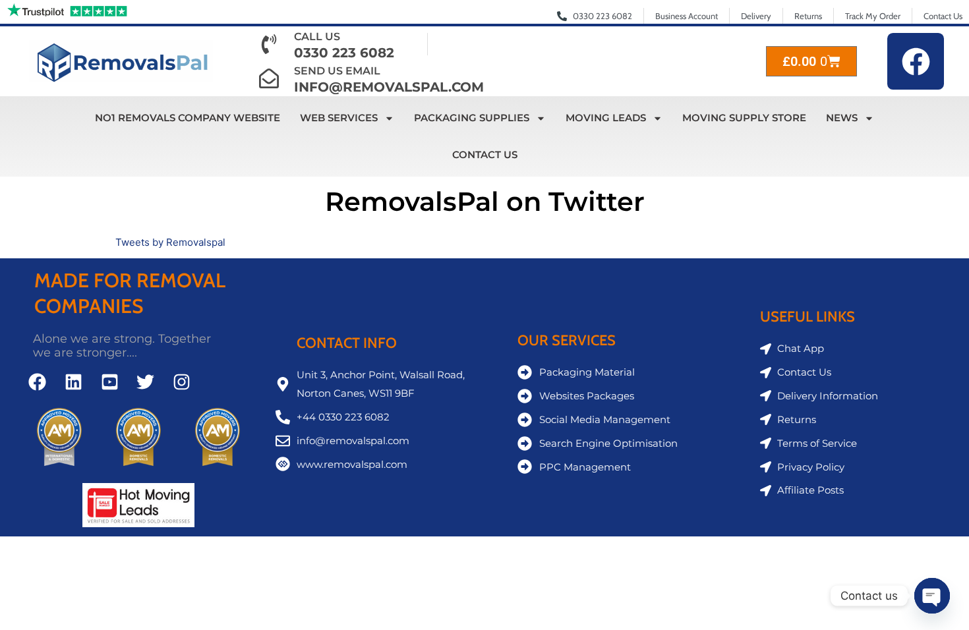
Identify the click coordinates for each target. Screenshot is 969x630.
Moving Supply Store (744, 117)
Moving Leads (606, 117)
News (842, 117)
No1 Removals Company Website (187, 117)
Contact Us (484, 154)
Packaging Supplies (471, 117)
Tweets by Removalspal (170, 242)
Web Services (339, 117)
